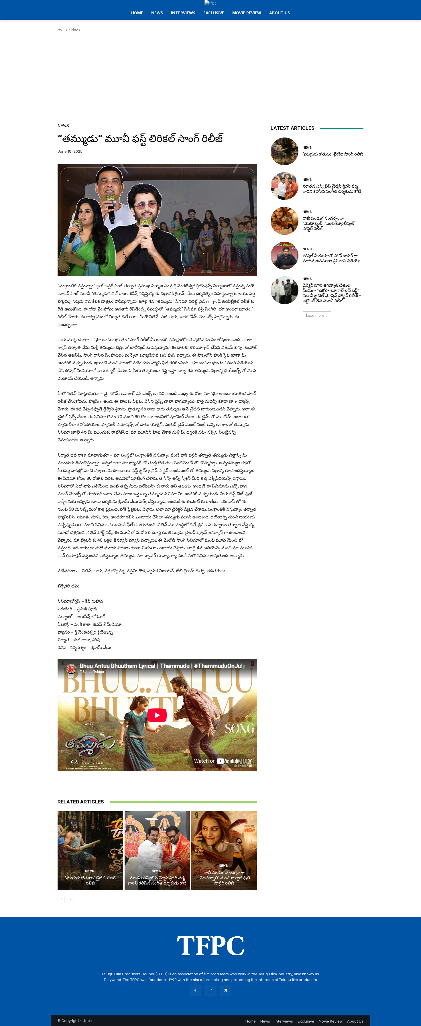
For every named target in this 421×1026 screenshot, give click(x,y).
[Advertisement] (210, 75)
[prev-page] (61, 899)
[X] (225, 990)
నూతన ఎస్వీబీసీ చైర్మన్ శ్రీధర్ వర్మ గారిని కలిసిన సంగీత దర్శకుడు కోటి (157, 880)
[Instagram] (210, 990)
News (75, 29)
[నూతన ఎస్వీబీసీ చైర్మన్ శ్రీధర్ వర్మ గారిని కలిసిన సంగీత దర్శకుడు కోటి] (157, 850)
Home (63, 29)
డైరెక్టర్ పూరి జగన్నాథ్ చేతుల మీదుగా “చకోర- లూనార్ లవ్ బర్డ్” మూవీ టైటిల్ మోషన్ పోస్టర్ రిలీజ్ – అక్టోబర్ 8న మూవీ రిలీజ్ (332, 293)
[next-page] (70, 899)
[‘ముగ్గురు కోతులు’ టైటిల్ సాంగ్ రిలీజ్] (90, 850)
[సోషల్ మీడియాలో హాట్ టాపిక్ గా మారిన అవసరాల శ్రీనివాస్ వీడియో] (284, 256)
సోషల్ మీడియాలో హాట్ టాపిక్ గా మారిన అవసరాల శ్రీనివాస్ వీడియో (331, 258)
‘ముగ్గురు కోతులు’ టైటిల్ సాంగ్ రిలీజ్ (90, 880)
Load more (315, 315)
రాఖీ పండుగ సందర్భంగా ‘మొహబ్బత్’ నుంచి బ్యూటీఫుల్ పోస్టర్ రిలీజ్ (224, 878)
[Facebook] (195, 990)
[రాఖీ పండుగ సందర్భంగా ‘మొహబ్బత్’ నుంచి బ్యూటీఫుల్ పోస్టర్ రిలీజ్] (224, 850)
